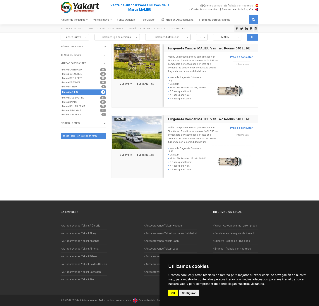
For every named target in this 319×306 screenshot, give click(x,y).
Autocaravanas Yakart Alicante (80, 240)
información (242, 64)
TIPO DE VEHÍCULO (71, 54)
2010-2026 (68, 300)
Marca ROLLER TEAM (73, 106)
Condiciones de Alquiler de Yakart (234, 233)
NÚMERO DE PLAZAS (72, 46)
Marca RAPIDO (70, 102)
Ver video (126, 84)
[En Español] (255, 5)
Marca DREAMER (71, 82)
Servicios (149, 19)
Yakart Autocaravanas (73, 28)
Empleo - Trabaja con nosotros (232, 248)
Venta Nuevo (101, 19)
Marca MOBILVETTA (73, 97)
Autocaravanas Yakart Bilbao (79, 256)
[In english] (255, 9)
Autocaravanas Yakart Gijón (78, 279)
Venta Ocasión (126, 19)
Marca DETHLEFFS (72, 78)
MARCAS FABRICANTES (73, 63)
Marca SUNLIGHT (71, 110)
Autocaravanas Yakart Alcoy (79, 233)
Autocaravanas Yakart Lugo (162, 248)
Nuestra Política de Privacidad (232, 240)
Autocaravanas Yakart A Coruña (81, 225)
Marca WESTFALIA (72, 114)
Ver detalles (146, 84)
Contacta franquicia (222, 9)
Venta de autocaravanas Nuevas (106, 28)
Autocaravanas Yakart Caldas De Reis (84, 264)
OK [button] (173, 293)
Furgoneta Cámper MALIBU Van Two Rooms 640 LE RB (209, 48)
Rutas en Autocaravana (178, 19)
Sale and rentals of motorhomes (154, 300)
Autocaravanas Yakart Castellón (81, 271)
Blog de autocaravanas (215, 19)
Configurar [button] (189, 293)
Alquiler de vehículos (73, 19)
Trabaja (240, 5)
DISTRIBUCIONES (70, 123)
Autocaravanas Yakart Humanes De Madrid (171, 233)
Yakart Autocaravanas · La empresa (235, 225)
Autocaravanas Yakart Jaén (162, 240)
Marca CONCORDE (72, 73)
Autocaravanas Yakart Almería (80, 248)
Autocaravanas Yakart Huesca (163, 225)
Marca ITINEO (69, 86)
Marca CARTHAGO (72, 69)
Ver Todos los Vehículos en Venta (81, 136)
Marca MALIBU (70, 92)
